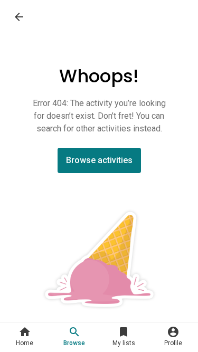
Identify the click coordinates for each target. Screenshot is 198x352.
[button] (25, 337)
